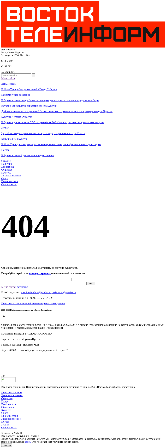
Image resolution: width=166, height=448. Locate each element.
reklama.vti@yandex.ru (64, 292)
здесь (28, 441)
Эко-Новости (8, 404)
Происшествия (9, 181)
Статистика (21, 287)
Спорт (4, 178)
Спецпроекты (9, 184)
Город (4, 401)
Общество (6, 169)
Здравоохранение (11, 175)
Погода (5, 421)
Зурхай (5, 424)
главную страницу (40, 273)
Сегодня (6, 161)
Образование (8, 407)
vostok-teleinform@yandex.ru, (36, 292)
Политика (6, 163)
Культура (6, 172)
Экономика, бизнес (12, 395)
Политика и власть (11, 392)
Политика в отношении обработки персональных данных (33, 303)
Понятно (7, 445)
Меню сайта (8, 78)
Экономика (7, 166)
